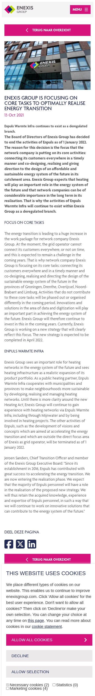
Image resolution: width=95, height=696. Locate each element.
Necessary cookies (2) (29, 685)
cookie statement (47, 626)
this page (36, 620)
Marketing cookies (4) (29, 688)
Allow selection (30, 672)
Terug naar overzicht (51, 30)
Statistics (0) (67, 685)
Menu (77, 9)
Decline (20, 656)
